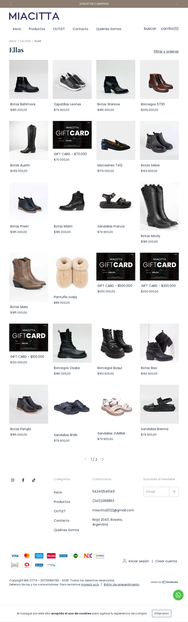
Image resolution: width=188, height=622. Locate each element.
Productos (37, 29)
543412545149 (103, 491)
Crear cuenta (166, 561)
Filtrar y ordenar (166, 51)
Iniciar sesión (139, 561)
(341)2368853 (103, 501)
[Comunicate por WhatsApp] (178, 595)
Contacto (80, 29)
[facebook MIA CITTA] (23, 480)
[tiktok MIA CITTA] (33, 480)
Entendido (162, 613)
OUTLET (59, 29)
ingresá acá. (90, 584)
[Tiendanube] (164, 583)
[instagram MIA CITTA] (12, 480)
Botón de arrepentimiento (121, 584)
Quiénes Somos (108, 29)
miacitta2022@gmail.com (113, 510)
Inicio (17, 29)
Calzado (25, 41)
